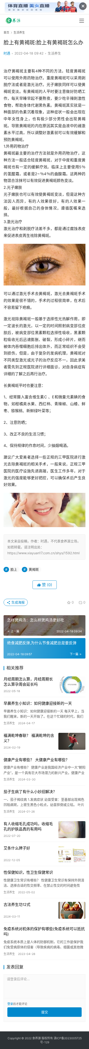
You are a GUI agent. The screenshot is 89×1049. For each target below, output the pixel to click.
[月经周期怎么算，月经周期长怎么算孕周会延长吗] (71, 684)
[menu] (82, 20)
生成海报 (17, 602)
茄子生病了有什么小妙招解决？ (30, 791)
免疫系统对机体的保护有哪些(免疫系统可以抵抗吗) (44, 931)
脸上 (13, 569)
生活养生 (54, 53)
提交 (44, 1012)
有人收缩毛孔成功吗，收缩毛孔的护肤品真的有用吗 (28, 826)
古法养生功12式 (17, 904)
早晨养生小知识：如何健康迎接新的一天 (38, 703)
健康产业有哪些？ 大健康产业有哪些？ (36, 759)
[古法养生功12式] (71, 910)
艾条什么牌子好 (17, 848)
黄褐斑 (34, 569)
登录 (10, 1004)
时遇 (7, 53)
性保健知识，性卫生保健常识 (28, 872)
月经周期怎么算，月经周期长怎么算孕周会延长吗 (28, 682)
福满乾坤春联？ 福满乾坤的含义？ (29, 738)
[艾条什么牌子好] (71, 853)
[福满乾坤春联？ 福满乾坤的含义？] (71, 741)
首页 (6, 32)
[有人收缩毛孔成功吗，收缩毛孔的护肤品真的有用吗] (71, 829)
